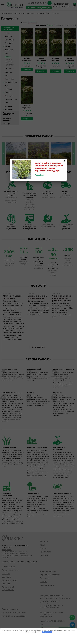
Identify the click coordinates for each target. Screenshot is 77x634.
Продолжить (47, 632)
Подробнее (39, 175)
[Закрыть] (64, 161)
